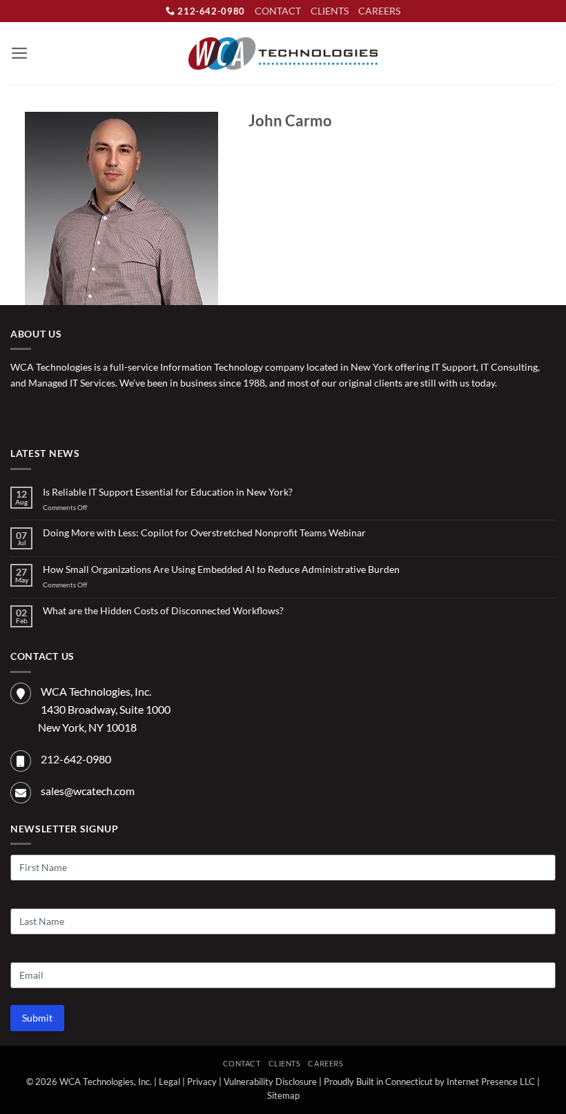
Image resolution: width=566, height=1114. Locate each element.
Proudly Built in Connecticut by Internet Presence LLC (429, 1082)
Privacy (202, 1082)
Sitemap (283, 1096)
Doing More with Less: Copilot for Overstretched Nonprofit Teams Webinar (204, 532)
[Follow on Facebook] (21, 413)
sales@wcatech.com (88, 790)
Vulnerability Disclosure (270, 1082)
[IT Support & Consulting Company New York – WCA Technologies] (283, 53)
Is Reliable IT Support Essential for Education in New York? (168, 492)
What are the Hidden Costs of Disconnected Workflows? (163, 610)
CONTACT (278, 11)
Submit (37, 1018)
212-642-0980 (210, 11)
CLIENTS (330, 11)
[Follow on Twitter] (43, 413)
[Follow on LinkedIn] (65, 413)
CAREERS (379, 11)
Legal (169, 1082)
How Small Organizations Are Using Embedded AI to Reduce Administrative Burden (221, 569)
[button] (19, 53)
